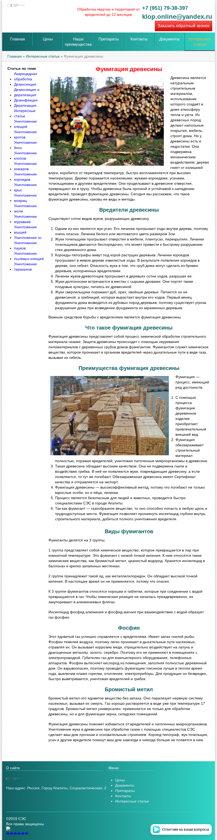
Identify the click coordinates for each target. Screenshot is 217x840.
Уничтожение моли (25, 208)
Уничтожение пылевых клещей (29, 256)
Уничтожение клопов (25, 155)
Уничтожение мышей (25, 229)
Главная (17, 39)
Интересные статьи (199, 42)
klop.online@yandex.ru (177, 16)
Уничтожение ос (28, 237)
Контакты (139, 39)
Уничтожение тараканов (25, 266)
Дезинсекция (25, 84)
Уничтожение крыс (25, 187)
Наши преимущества (78, 42)
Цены (48, 39)
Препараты (108, 39)
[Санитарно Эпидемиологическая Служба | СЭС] (45, 778)
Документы (169, 39)
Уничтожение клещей (25, 124)
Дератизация (25, 105)
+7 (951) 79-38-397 (165, 8)
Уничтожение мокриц (25, 198)
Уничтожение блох (25, 145)
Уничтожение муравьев (25, 219)
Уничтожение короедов (25, 177)
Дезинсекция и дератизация (26, 92)
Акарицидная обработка (25, 76)
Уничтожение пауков (25, 245)
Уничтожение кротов (25, 134)
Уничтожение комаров (25, 166)
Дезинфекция (26, 100)
